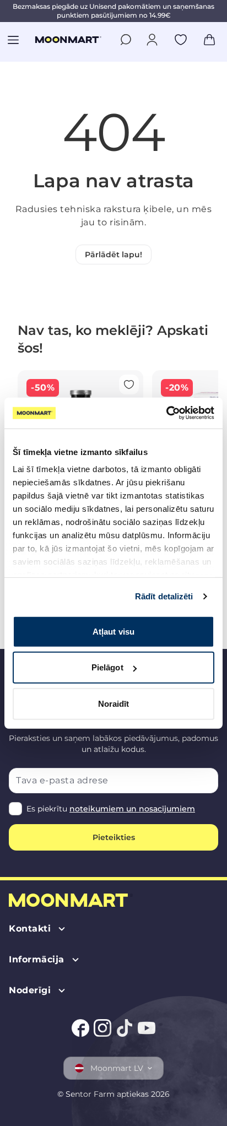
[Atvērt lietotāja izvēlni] (152, 39)
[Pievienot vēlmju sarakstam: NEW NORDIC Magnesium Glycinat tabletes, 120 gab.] (129, 384)
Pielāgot (107, 667)
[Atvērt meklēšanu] (126, 40)
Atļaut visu (113, 631)
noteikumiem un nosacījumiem (132, 809)
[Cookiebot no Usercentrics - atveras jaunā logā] (166, 413)
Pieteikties (114, 837)
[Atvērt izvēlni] (13, 39)
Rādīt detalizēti (164, 596)
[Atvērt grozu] (209, 39)
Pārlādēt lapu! (113, 254)
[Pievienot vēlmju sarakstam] (180, 39)
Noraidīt (113, 703)
